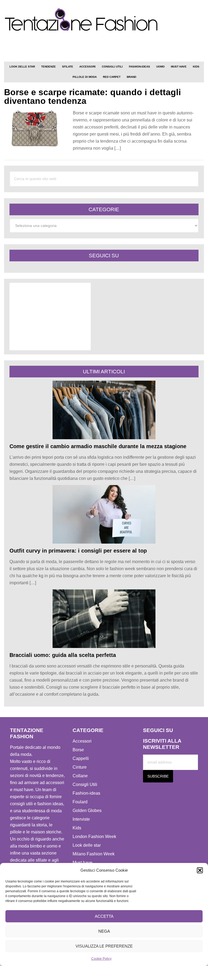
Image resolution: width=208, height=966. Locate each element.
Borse (78, 749)
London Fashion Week (94, 836)
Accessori (82, 741)
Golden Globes (87, 810)
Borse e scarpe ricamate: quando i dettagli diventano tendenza (92, 96)
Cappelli (81, 758)
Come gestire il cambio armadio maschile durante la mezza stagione (97, 446)
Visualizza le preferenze (104, 946)
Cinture (80, 767)
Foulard (80, 802)
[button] (200, 870)
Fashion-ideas (86, 793)
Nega (104, 931)
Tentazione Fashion (104, 20)
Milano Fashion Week (94, 854)
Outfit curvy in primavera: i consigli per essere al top (78, 551)
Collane (80, 776)
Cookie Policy (101, 959)
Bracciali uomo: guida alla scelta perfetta (62, 655)
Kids (77, 828)
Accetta (104, 916)
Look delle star (87, 845)
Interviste (81, 819)
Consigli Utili (85, 784)
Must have (82, 862)
